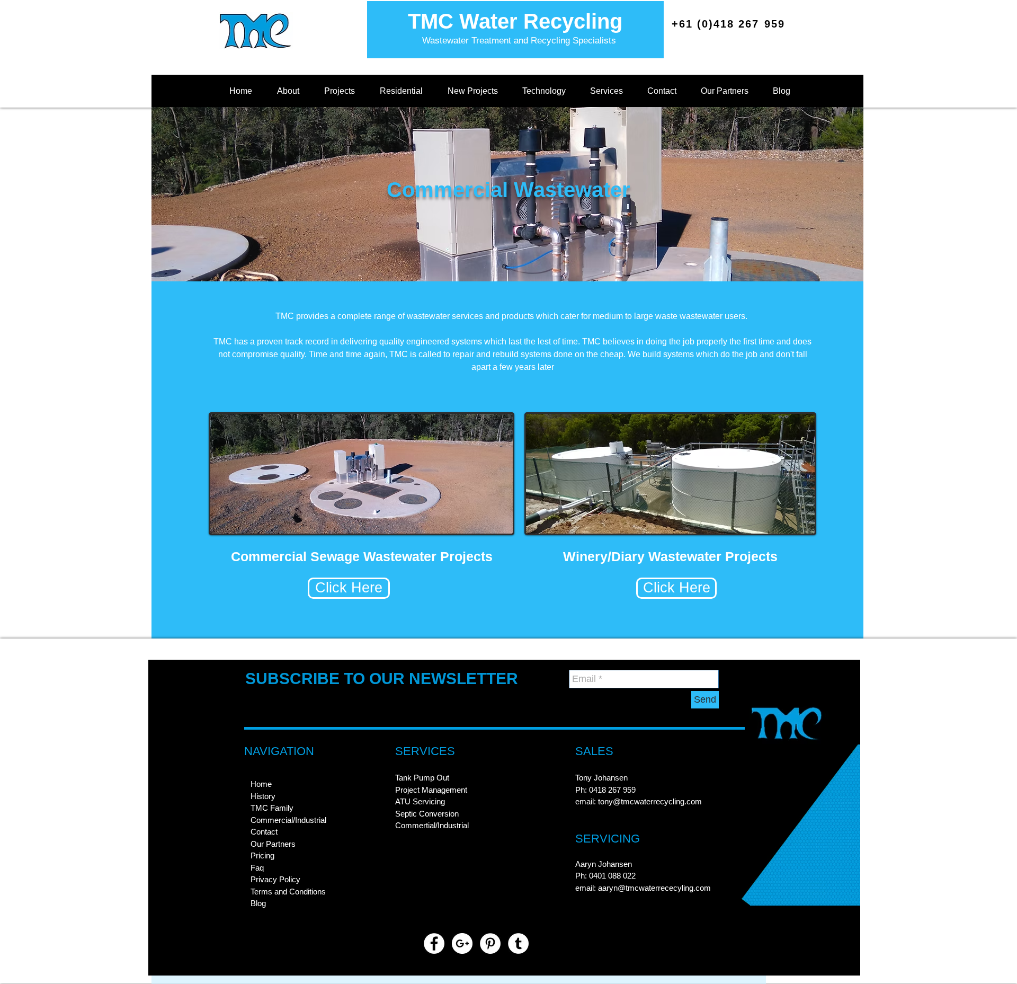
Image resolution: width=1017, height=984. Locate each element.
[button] (287, 91)
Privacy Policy (275, 879)
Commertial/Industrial (432, 825)
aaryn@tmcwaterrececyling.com (654, 887)
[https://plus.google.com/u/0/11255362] (462, 943)
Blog (258, 903)
